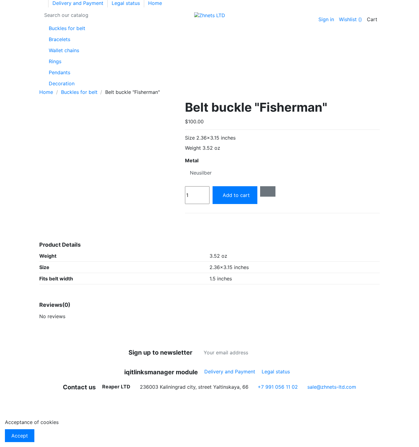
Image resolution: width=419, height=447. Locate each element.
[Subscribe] (291, 352)
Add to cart (236, 195)
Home (155, 3)
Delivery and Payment (78, 3)
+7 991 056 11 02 (278, 387)
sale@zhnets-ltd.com (331, 387)
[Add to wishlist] (267, 191)
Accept (19, 436)
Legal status (126, 3)
